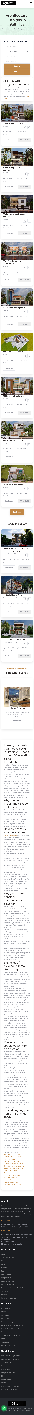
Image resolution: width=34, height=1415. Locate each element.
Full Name (5, 25)
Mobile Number (7, 35)
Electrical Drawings (10, 80)
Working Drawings (22, 78)
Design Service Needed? (10, 69)
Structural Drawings (11, 75)
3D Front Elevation (22, 72)
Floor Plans (7, 72)
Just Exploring (21, 96)
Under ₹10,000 (9, 105)
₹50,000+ (23, 108)
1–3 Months (8, 96)
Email (4, 44)
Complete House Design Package (14, 86)
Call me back (22, 118)
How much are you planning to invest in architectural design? (14, 101)
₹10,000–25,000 (23, 105)
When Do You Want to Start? (11, 90)
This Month (18, 93)
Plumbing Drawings (10, 83)
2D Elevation (8, 78)
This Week (7, 93)
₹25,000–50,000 (9, 108)
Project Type (6, 54)
